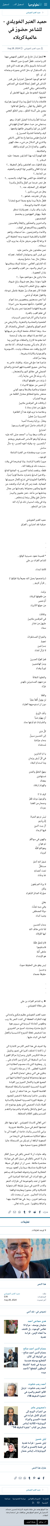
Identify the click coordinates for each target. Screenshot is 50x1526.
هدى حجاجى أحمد (37, 1321)
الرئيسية (45, 1503)
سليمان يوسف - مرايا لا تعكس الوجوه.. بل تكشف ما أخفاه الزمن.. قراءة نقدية (34, 1331)
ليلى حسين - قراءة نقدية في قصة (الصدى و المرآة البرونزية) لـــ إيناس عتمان (33, 1447)
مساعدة (7, 1499)
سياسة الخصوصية (19, 1499)
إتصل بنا (46, 1499)
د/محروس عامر (38, 1407)
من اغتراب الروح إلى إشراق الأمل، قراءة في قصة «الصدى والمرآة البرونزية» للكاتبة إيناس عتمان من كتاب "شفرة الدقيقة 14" (28, 1419)
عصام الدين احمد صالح (34, 1349)
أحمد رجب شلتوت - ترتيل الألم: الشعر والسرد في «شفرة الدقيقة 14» (33, 1392)
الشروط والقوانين (34, 1499)
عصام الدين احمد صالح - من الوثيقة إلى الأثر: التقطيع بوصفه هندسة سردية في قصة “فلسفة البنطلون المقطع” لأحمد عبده (34, 1363)
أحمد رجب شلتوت (37, 1384)
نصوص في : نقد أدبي (36, 1312)
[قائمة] (45, 4)
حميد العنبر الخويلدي (32, 48)
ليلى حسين (40, 1439)
